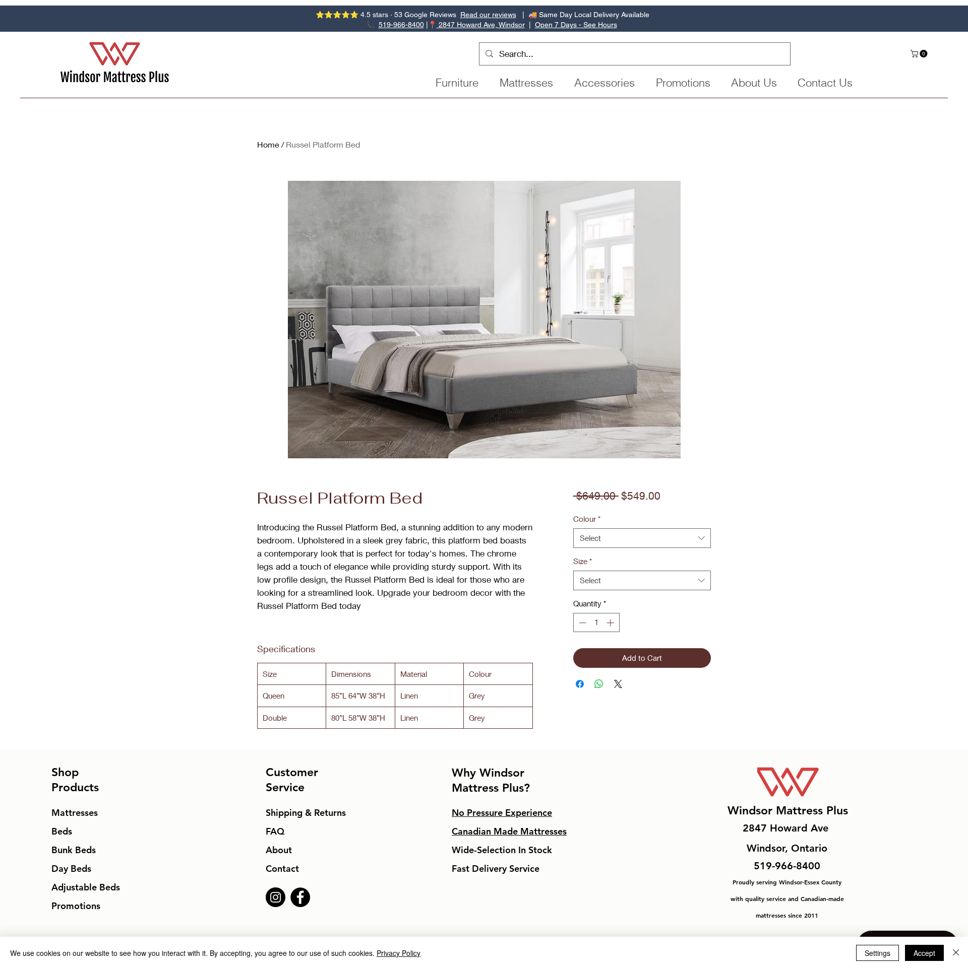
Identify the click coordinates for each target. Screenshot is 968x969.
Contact (282, 868)
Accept (924, 953)
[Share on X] (618, 684)
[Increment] (611, 622)
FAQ (275, 831)
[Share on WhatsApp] (599, 684)
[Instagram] (275, 897)
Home (268, 144)
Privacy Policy (398, 953)
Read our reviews (488, 15)
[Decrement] (581, 622)
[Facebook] (300, 897)
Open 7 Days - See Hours (576, 25)
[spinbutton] (596, 622)
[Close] (956, 953)
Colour (586, 518)
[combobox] (642, 538)
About (279, 850)
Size (582, 561)
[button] (920, 53)
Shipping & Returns (306, 812)
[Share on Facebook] (580, 684)
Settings (877, 953)
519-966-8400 (401, 25)
